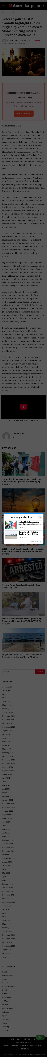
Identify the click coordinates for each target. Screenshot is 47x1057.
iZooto (40, 541)
